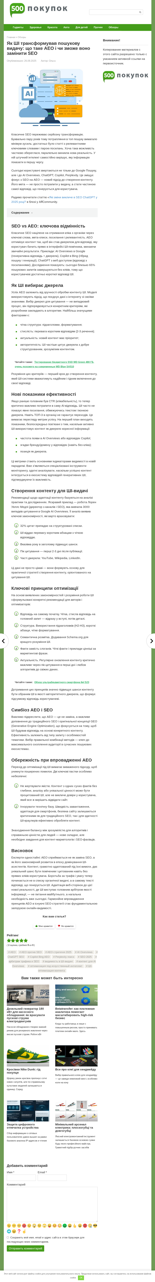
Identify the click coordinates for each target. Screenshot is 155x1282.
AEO (13, 952)
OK (81, 1278)
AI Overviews (84, 952)
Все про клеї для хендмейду (75, 1069)
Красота (52, 27)
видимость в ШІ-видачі (59, 961)
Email (42, 1172)
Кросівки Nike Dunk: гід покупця (23, 1071)
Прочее (98, 27)
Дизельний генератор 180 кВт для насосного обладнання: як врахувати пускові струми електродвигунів (26, 1015)
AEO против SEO (31, 952)
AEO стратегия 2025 (59, 952)
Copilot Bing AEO (39, 956)
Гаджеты (18, 27)
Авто (66, 27)
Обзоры (113, 27)
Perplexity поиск (64, 956)
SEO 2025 (86, 956)
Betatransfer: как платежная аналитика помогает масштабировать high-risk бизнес (75, 1013)
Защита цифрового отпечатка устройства (23, 1126)
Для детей (82, 27)
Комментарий (16, 1184)
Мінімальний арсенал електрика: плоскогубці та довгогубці (74, 1127)
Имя (10, 1172)
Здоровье (35, 27)
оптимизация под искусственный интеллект (56, 966)
